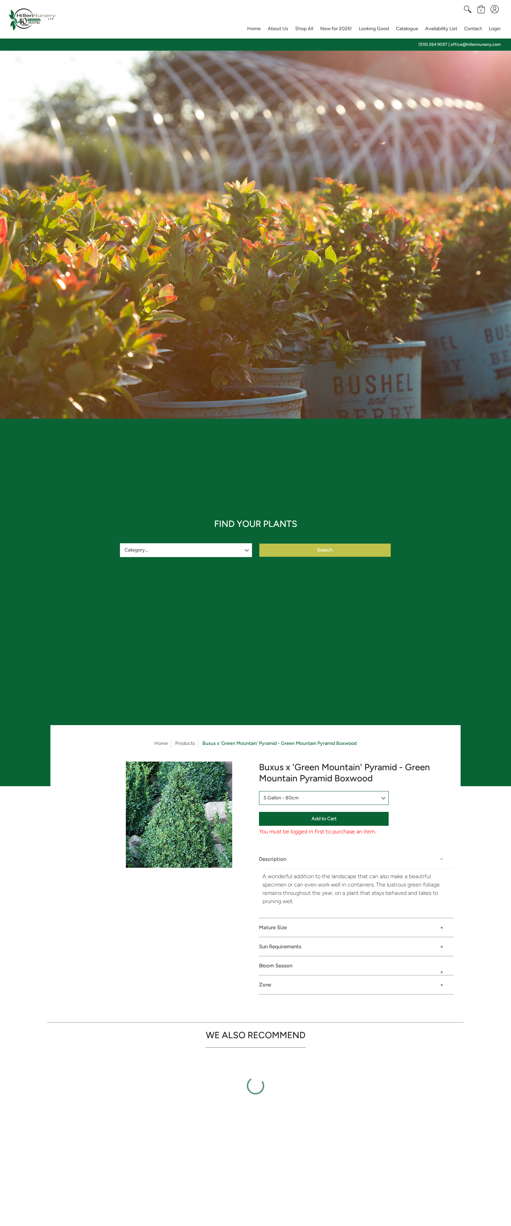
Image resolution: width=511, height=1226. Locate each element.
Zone (265, 985)
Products (185, 743)
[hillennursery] (32, 19)
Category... (136, 550)
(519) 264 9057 (433, 44)
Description (272, 859)
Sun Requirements (280, 946)
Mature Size (273, 927)
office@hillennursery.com (476, 44)
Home (161, 743)
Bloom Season (275, 966)
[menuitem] (467, 9)
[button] (467, 9)
